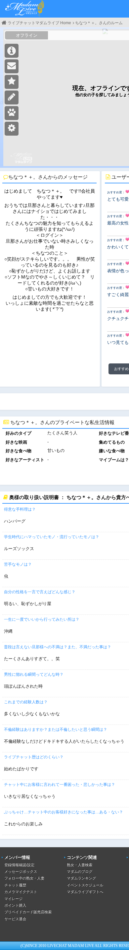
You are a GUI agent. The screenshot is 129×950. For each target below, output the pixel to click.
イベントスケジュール (85, 885)
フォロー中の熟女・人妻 (24, 878)
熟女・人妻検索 (79, 865)
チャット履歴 (15, 885)
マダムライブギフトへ (85, 892)
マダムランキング (81, 878)
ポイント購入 (15, 905)
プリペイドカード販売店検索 (28, 912)
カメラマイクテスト (20, 892)
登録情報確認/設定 (19, 865)
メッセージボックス (20, 871)
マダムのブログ (79, 871)
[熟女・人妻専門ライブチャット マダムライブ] (24, 9)
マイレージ (13, 899)
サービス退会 (15, 919)
